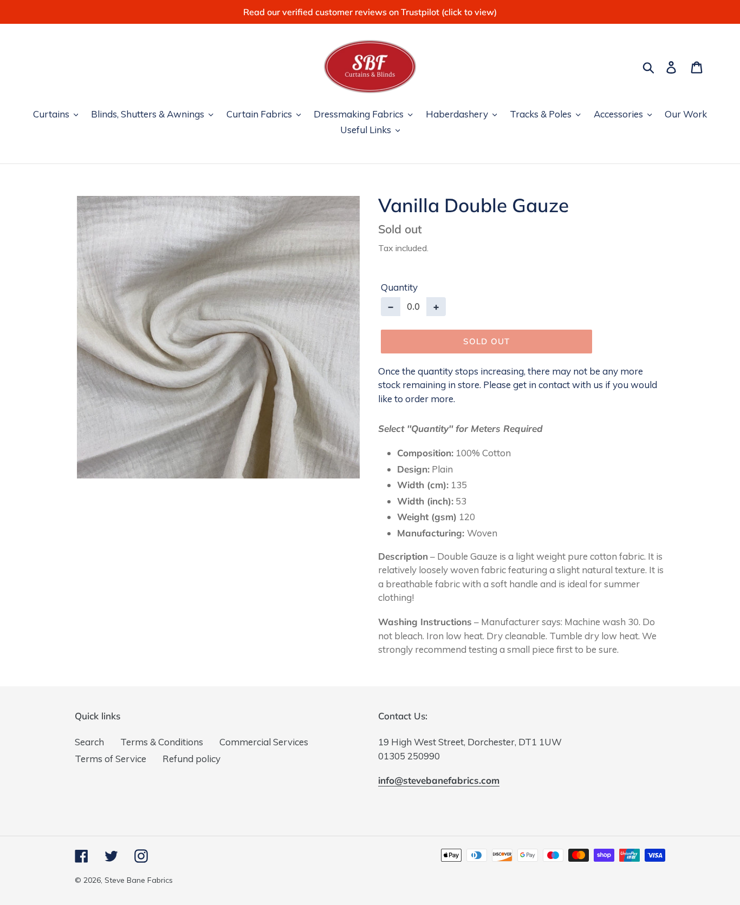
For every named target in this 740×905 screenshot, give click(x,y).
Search (89, 741)
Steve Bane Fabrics (139, 880)
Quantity (399, 287)
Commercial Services (263, 741)
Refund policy (191, 758)
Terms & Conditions (161, 741)
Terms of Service (110, 758)
